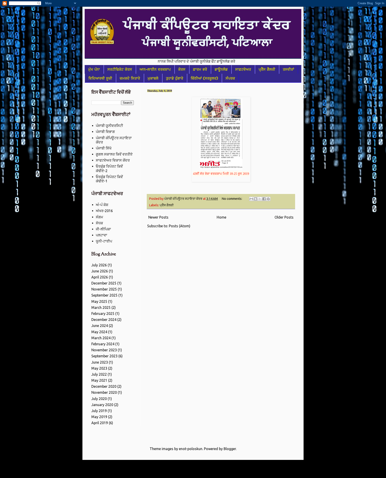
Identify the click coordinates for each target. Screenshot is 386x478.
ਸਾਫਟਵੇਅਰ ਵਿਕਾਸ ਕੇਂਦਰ (113, 160)
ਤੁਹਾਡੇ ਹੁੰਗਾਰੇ (174, 78)
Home (221, 217)
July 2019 (99, 411)
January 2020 (102, 405)
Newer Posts (158, 217)
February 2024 (102, 344)
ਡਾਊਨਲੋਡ (221, 69)
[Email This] (251, 199)
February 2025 (102, 314)
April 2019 (99, 423)
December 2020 (103, 386)
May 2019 (99, 417)
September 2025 (104, 295)
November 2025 (104, 289)
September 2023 (104, 356)
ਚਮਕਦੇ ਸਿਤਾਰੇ (130, 78)
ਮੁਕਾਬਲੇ (153, 78)
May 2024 (99, 332)
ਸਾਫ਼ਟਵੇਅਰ (243, 69)
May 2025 (99, 301)
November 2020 (104, 392)
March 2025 (101, 307)
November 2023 (104, 350)
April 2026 (99, 277)
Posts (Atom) (179, 226)
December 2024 (103, 320)
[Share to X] (260, 199)
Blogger (230, 449)
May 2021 (99, 380)
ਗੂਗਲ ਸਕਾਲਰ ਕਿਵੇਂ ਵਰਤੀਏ (114, 154)
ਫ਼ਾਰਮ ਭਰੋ (200, 69)
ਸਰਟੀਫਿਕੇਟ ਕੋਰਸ (119, 69)
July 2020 (99, 399)
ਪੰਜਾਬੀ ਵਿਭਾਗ (105, 132)
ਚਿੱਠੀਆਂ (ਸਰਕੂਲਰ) (204, 78)
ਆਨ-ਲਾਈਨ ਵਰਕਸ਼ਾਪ (155, 69)
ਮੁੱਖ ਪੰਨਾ (94, 69)
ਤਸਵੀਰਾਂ (288, 69)
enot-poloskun (190, 449)
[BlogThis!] (255, 199)
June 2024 (99, 326)
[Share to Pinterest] (268, 199)
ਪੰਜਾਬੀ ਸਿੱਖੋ (103, 148)
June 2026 (99, 271)
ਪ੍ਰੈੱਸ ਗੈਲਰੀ (267, 69)
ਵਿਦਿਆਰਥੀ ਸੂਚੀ (100, 78)
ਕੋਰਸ (181, 69)
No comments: (232, 198)
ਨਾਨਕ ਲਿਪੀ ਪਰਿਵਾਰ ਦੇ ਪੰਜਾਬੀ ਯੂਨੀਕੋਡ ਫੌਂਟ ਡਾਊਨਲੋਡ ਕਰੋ (184, 61)
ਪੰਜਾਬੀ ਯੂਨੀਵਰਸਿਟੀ (109, 126)
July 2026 (99, 265)
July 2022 (99, 374)
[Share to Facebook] (264, 199)
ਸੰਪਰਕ (230, 78)
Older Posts (284, 217)
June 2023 (99, 362)
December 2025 (103, 283)
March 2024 (101, 338)
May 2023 (99, 368)
